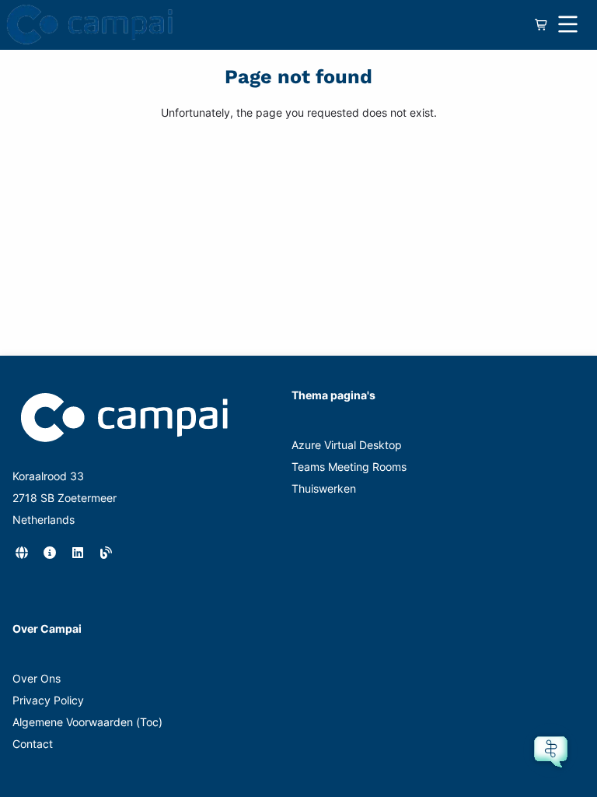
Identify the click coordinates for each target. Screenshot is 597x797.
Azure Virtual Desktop (347, 444)
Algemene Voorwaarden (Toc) (87, 722)
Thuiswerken (324, 488)
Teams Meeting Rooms (349, 466)
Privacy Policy (48, 700)
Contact (32, 743)
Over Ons (36, 678)
